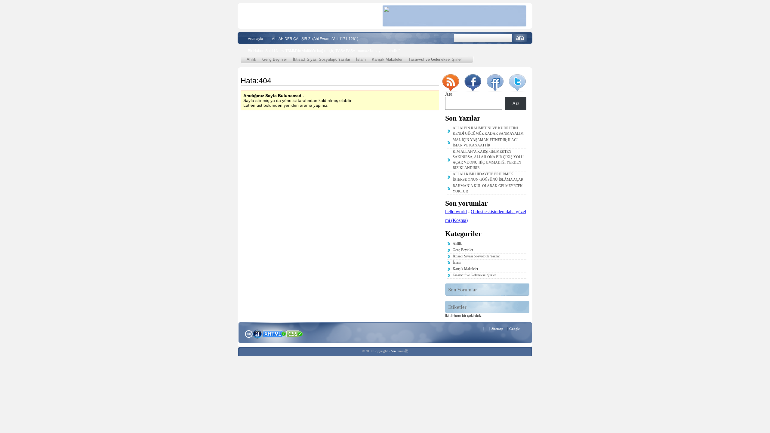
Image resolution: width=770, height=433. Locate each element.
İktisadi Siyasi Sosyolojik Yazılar (321, 59)
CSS (294, 333)
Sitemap (497, 328)
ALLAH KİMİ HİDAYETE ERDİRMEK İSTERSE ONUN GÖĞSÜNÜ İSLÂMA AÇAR (488, 177)
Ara (520, 38)
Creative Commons (248, 333)
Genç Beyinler (274, 59)
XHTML (274, 333)
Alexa (257, 334)
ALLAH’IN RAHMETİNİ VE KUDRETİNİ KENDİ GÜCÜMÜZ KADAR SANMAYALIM (488, 131)
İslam (361, 59)
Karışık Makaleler (387, 59)
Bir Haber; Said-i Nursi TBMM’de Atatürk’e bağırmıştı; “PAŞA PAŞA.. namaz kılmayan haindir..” (324, 51)
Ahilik (251, 59)
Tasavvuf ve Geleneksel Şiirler (435, 59)
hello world (456, 211)
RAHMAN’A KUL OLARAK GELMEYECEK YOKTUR (488, 188)
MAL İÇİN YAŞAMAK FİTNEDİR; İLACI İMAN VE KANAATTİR (485, 142)
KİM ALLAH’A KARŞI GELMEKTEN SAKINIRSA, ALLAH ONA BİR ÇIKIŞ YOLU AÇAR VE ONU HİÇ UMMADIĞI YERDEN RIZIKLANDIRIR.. (488, 159)
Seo (393, 351)
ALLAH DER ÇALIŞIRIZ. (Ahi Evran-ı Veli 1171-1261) (315, 39)
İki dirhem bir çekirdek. (463, 316)
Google (514, 328)
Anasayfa (255, 39)
